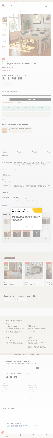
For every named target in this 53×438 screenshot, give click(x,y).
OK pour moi (36, 228)
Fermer (16, 228)
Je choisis (26, 228)
